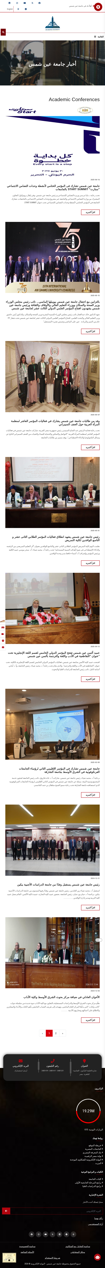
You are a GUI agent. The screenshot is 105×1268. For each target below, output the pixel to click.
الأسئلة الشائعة (27, 1252)
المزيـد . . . (97, 1163)
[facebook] (40, 3)
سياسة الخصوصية (27, 1246)
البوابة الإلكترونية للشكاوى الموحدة (86, 1159)
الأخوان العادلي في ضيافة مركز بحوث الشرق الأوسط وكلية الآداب (62, 997)
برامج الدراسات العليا (92, 1186)
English (10, 9)
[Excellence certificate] (9, 1257)
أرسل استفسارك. (20, 1071)
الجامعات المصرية (93, 1149)
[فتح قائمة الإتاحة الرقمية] (98, 7)
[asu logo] (52, 22)
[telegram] (26, 9)
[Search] (3, 32)
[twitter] (32, 3)
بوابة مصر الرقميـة (93, 1156)
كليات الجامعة (95, 1179)
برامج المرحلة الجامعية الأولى (88, 1182)
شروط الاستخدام (52, 1258)
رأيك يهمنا (98, 1218)
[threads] (18, 9)
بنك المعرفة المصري (92, 1152)
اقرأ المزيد (90, 212)
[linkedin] (9, 3)
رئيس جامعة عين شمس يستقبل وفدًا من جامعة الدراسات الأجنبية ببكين (58, 884)
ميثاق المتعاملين (77, 1252)
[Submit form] (6, 1211)
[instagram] (17, 3)
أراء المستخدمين (95, 1224)
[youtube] (25, 3)
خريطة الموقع (95, 1145)
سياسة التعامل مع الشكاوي (77, 1246)
